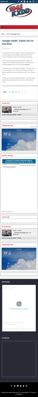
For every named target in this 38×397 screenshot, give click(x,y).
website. (27, 64)
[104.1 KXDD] (19, 10)
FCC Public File (33, 392)
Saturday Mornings (20, 109)
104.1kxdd (15, 328)
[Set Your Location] (35, 130)
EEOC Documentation (24, 392)
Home (3, 34)
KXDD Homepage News (13, 34)
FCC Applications (19, 394)
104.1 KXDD (7, 328)
